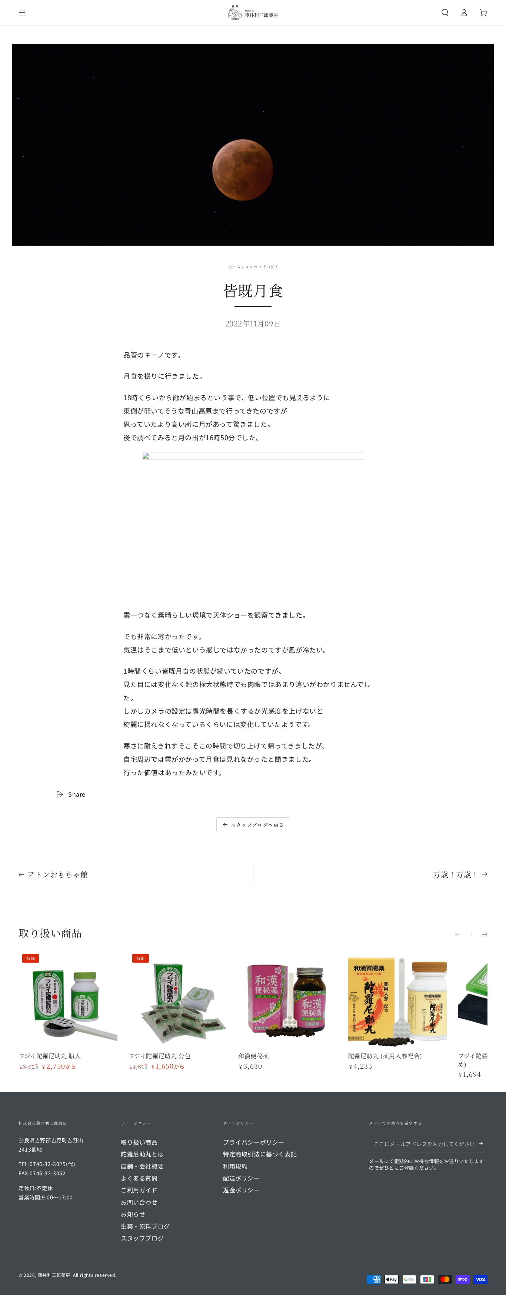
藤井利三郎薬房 (54, 1275)
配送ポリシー (241, 1177)
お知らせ (133, 1213)
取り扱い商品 (139, 1142)
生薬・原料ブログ (145, 1226)
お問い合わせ (139, 1202)
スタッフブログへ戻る (257, 824)
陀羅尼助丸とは (142, 1153)
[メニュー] (22, 12)
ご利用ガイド (139, 1189)
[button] (445, 12)
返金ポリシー (241, 1189)
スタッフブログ (259, 266)
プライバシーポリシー (253, 1142)
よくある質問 (139, 1177)
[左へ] (463, 935)
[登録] (483, 1144)
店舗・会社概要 (142, 1166)
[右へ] (479, 935)
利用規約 (235, 1166)
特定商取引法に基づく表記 (260, 1153)
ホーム (234, 266)
